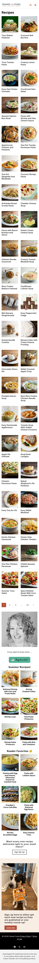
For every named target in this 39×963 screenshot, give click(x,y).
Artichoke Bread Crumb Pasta (9, 204)
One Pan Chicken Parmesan (10, 565)
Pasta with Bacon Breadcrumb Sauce (10, 232)
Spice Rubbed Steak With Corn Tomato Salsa (28, 593)
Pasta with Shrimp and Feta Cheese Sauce (28, 118)
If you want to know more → (19, 652)
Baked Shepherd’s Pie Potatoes (28, 483)
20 (27, 605)
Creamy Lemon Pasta (28, 63)
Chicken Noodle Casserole (9, 260)
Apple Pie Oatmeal (6, 455)
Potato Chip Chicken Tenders (28, 538)
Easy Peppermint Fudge (28, 314)
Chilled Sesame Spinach (28, 565)
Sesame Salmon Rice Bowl (9, 117)
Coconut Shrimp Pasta (28, 175)
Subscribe (10, 928)
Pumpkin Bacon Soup (9, 397)
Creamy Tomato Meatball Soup (28, 260)
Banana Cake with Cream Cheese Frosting (29, 342)
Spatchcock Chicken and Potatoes (7, 147)
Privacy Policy (25, 936)
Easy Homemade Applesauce (9, 426)
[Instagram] (24, 947)
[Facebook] (14, 947)
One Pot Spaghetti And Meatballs (8, 176)
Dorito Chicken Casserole (9, 538)
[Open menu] (35, 5)
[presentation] (10, 24)
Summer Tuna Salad (8, 592)
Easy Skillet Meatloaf (26, 511)
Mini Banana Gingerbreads (8, 314)
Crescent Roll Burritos (27, 36)
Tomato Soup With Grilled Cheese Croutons (29, 427)
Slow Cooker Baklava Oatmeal (9, 287)
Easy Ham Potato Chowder (9, 90)
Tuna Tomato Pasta (8, 63)
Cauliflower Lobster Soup (27, 287)
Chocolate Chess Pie (10, 370)
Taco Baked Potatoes (7, 36)
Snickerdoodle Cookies (8, 341)
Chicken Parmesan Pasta (9, 482)
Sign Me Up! (19, 852)
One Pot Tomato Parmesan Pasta (28, 146)
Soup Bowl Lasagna (26, 455)
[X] (19, 947)
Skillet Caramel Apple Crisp (27, 370)
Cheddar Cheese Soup (28, 204)
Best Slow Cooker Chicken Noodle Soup (29, 398)
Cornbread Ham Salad (28, 90)
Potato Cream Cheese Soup (27, 231)
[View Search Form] (30, 5)
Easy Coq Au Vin (9, 510)
